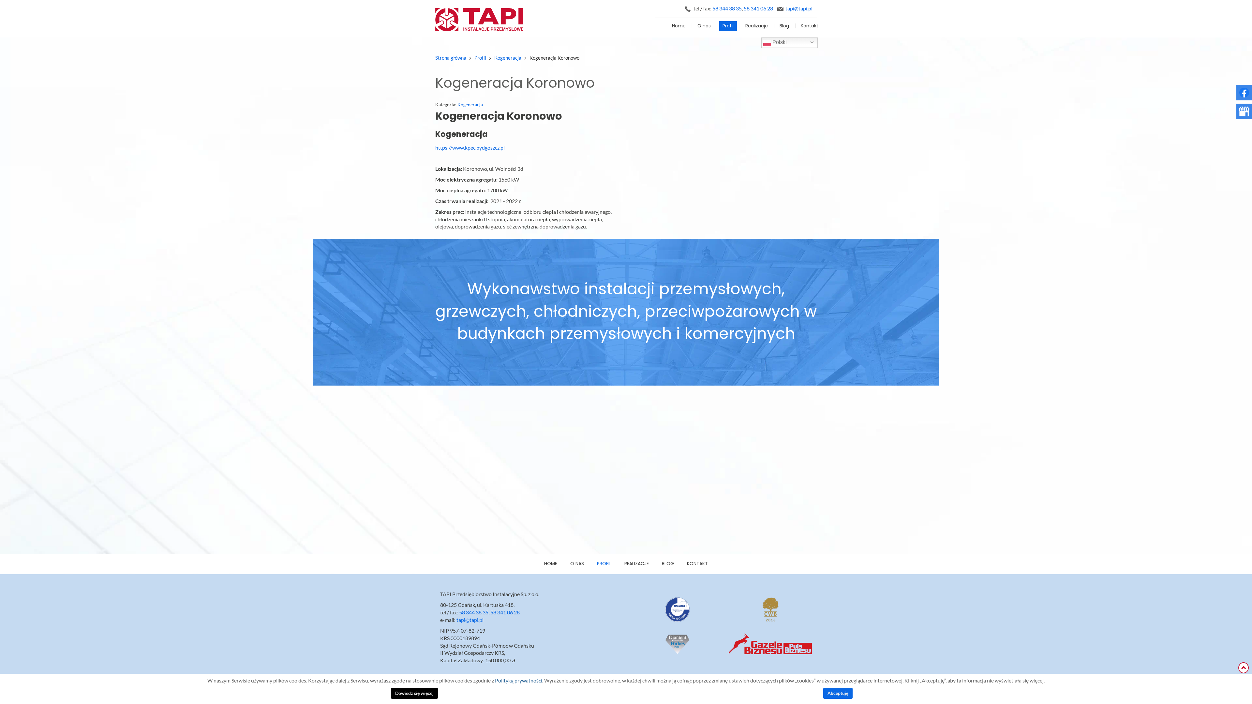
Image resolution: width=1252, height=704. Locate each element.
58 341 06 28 (758, 8)
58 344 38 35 (727, 8)
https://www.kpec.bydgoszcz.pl (470, 148)
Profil (728, 26)
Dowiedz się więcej (414, 693)
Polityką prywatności (518, 680)
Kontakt (809, 26)
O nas (704, 26)
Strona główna (450, 58)
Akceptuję (837, 693)
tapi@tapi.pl (798, 8)
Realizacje (756, 26)
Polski (779, 42)
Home (679, 26)
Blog (784, 26)
